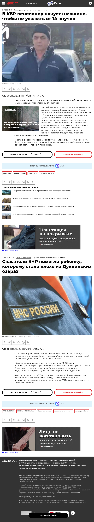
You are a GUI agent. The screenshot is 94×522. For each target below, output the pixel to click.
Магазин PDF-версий (67, 460)
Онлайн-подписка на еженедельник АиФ (35, 463)
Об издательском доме (28, 460)
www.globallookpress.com (29, 336)
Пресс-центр (43, 460)
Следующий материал (48, 515)
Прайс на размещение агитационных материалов (38, 466)
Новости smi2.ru (10, 250)
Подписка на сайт (60, 463)
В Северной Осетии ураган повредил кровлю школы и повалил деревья (40, 198)
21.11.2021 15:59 (7, 10)
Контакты (72, 463)
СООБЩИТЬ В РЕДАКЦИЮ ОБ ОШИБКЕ (32, 468)
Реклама (53, 460)
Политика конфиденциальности (73, 466)
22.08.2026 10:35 (8, 258)
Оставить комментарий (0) (73, 154)
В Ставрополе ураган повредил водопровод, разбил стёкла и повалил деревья (43, 206)
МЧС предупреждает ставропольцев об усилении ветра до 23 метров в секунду (43, 214)
